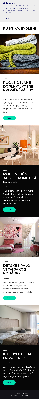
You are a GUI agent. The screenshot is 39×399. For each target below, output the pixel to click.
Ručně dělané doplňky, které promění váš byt (19, 86)
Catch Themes (24, 395)
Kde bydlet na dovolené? (17, 356)
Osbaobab (9, 3)
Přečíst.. (11, 118)
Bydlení (5, 78)
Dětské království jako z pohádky (17, 269)
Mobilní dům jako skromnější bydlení (19, 178)
